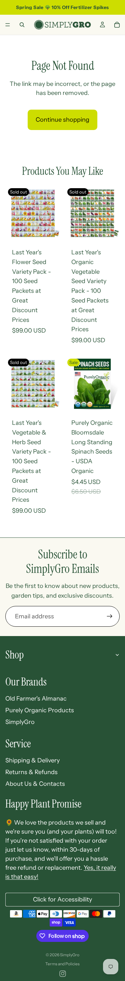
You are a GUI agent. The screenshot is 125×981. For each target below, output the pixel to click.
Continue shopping (62, 119)
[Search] (22, 24)
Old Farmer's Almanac (36, 698)
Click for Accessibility (62, 899)
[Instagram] (63, 974)
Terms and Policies (62, 963)
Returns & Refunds (31, 772)
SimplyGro (20, 722)
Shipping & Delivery (32, 760)
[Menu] (7, 24)
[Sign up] (110, 616)
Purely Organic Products (39, 710)
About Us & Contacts (35, 783)
